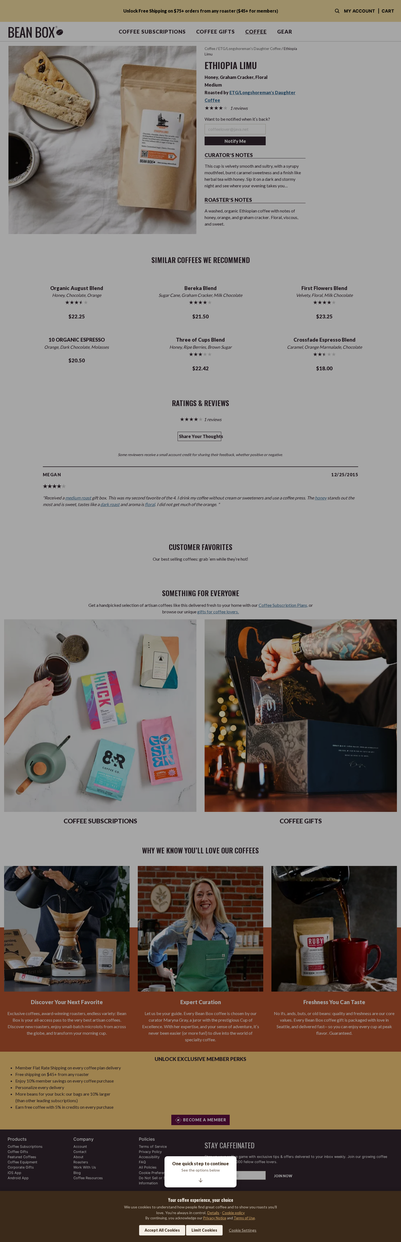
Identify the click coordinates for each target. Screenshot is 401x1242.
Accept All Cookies (162, 1230)
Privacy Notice (214, 1218)
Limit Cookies (204, 1230)
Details (213, 1212)
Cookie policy (233, 1212)
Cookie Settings (242, 1230)
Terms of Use (244, 1218)
